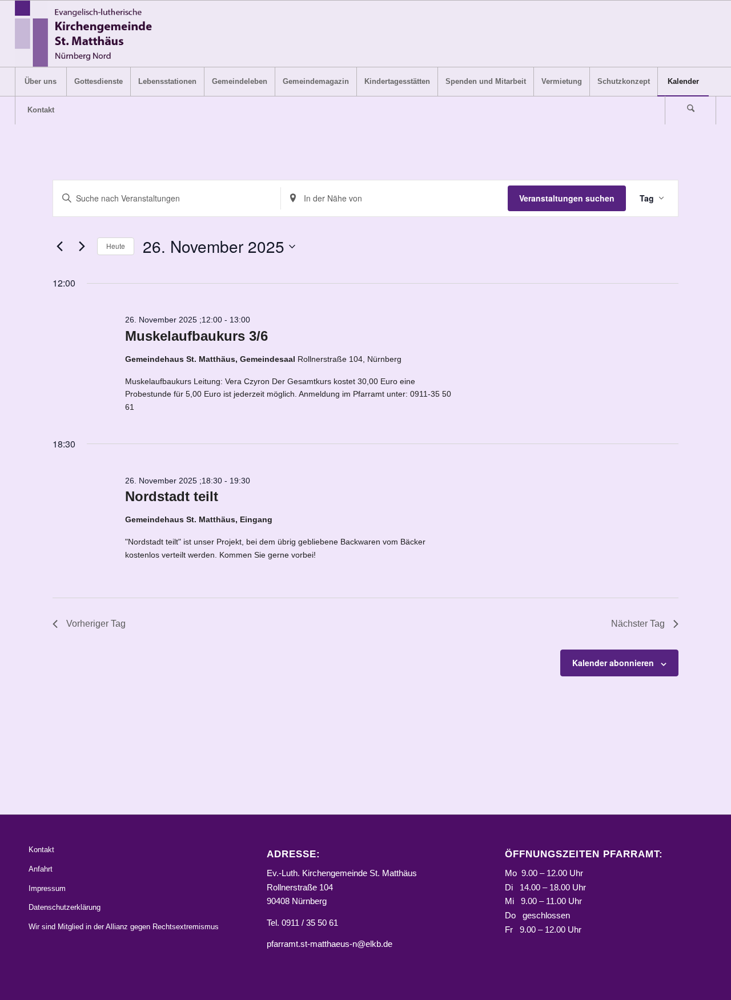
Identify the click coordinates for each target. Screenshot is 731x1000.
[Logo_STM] (87, 34)
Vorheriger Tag (96, 623)
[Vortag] (59, 246)
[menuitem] (40, 81)
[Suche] (690, 110)
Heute (115, 246)
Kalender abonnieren (613, 662)
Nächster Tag (638, 623)
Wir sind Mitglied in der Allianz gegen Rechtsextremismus (124, 926)
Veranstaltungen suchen (566, 198)
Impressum (47, 888)
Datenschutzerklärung (65, 907)
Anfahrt (41, 869)
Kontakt (41, 849)
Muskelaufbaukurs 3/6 (196, 336)
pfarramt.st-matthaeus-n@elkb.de (329, 944)
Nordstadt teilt (171, 496)
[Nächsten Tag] (82, 246)
